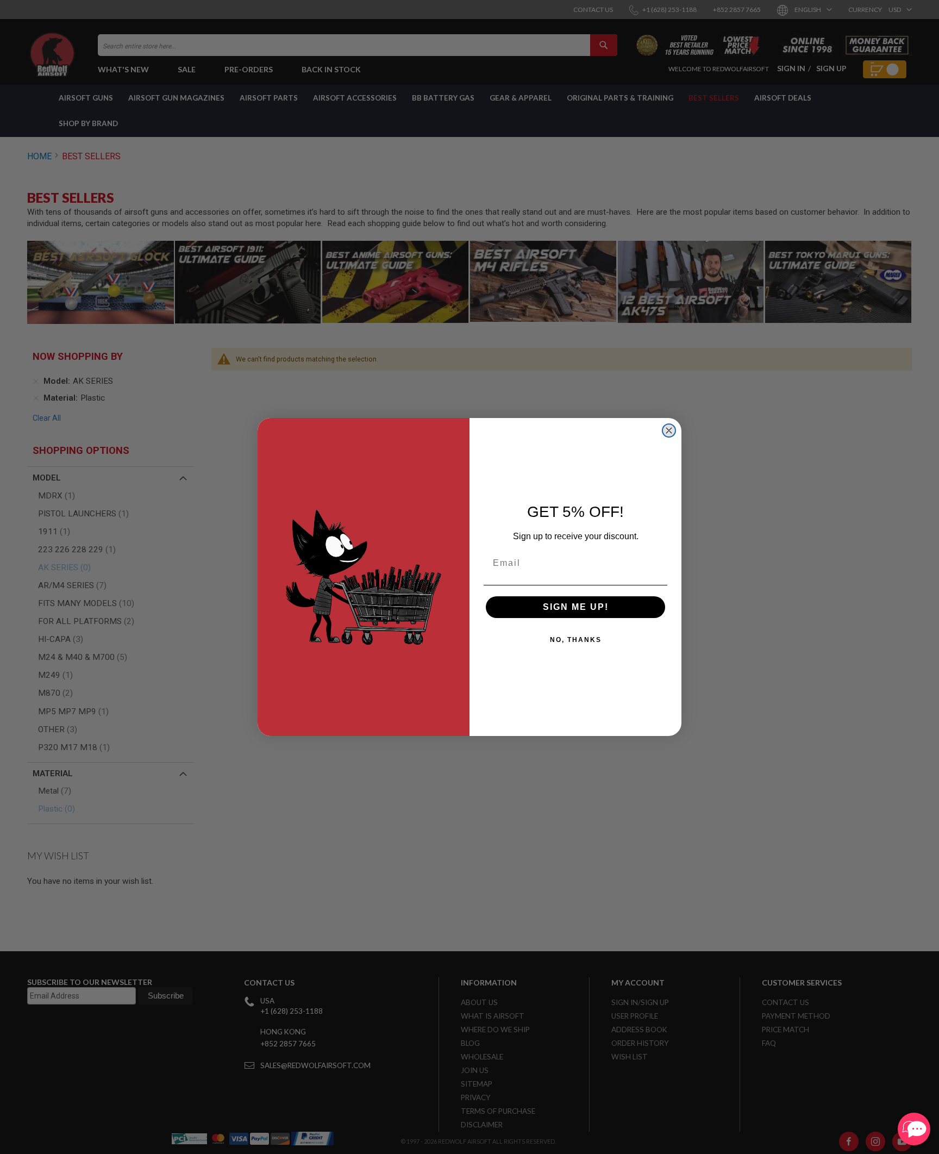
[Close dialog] (669, 430)
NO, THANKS (576, 640)
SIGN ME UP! (576, 607)
